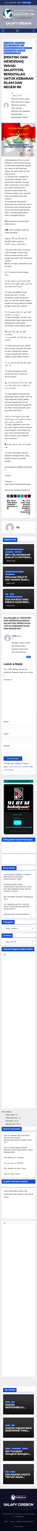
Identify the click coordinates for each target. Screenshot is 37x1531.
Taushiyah (21, 50)
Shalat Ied (18, 552)
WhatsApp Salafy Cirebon (12, 53)
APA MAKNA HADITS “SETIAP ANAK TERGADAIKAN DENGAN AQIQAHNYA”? (17, 906)
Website (7, 746)
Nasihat (24, 1448)
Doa (22, 45)
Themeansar (19, 1516)
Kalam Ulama (16, 1448)
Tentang (20, 1157)
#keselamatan (16, 114)
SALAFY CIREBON (18, 23)
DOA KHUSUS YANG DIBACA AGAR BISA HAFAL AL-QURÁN (17, 602)
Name (7, 722)
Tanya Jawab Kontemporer (14, 596)
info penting (28, 48)
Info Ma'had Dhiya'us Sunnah (13, 48)
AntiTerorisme (8, 43)
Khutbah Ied (9, 552)
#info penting (16, 108)
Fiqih (13, 1402)
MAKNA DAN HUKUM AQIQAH (16, 914)
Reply (28, 657)
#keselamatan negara (19, 117)
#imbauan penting (18, 105)
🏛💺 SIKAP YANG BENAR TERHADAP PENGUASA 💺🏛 (12, 504)
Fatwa (12, 594)
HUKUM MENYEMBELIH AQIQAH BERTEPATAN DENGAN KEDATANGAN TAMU (17, 877)
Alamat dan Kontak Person (24, 1521)
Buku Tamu (21, 1168)
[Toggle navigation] (17, 30)
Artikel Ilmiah (19, 43)
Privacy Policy (18, 1526)
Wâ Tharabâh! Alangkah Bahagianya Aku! (18, 1454)
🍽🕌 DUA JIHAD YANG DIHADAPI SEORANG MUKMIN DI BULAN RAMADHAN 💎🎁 (25, 507)
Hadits (13, 1471)
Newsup (32, 1514)
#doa (27, 99)
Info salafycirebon (10, 50)
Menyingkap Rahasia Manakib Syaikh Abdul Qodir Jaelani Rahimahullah (18, 1150)
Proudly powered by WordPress (12, 1514)
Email (6, 734)
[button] (30, 31)
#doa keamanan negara (20, 102)
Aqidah (8, 1448)
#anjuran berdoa (17, 99)
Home (6, 1521)
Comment (8, 680)
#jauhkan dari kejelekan (20, 111)
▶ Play (17, 822)
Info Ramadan (10, 574)
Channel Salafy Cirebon (11, 45)
